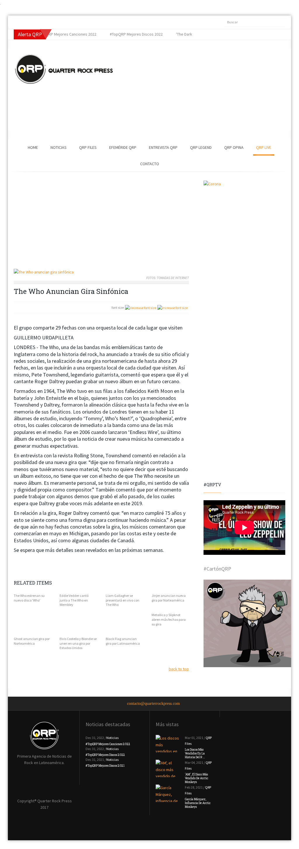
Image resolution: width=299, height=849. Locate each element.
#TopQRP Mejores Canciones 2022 (108, 744)
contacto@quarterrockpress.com (153, 703)
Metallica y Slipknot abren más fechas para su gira (169, 619)
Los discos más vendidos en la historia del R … (195, 753)
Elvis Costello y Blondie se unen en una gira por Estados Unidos (78, 643)
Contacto (149, 163)
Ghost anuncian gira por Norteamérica (32, 641)
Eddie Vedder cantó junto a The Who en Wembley (74, 600)
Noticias (59, 147)
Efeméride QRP (122, 147)
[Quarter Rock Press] (64, 69)
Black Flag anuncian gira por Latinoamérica (123, 641)
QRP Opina (234, 147)
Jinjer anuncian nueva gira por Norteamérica (169, 597)
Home (33, 147)
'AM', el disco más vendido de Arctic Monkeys (196, 778)
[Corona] (244, 221)
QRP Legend (201, 147)
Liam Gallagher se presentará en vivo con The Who (122, 600)
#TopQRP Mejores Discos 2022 (105, 755)
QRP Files (88, 147)
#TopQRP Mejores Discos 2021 (105, 766)
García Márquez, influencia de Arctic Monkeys (198, 803)
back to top (179, 669)
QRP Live (263, 147)
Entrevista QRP (163, 147)
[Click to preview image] (101, 272)
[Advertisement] (184, 89)
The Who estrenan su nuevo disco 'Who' (29, 597)
